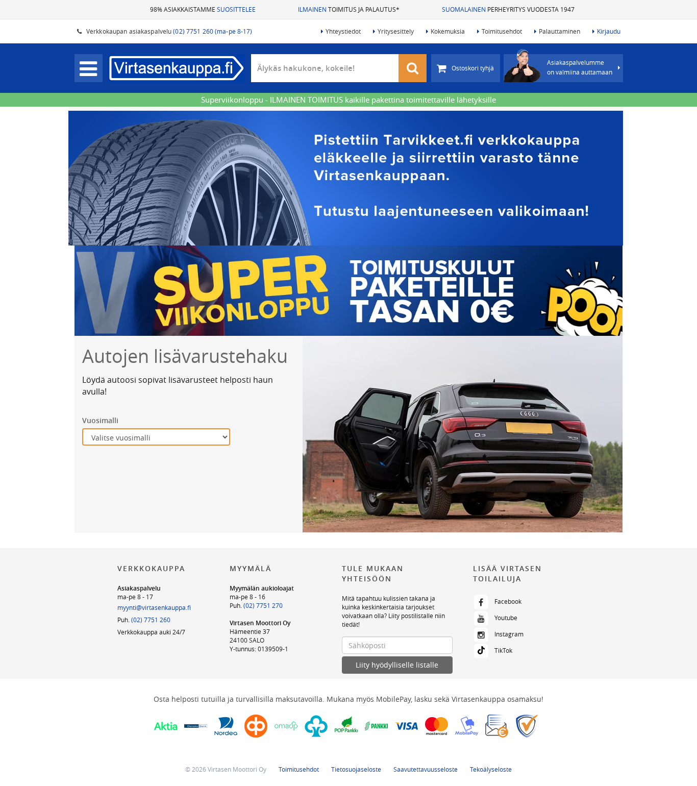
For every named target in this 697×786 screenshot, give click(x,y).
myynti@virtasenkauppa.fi (154, 607)
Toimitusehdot (502, 31)
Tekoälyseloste (491, 769)
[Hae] (413, 68)
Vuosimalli (100, 420)
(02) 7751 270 (263, 605)
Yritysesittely (396, 31)
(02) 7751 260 (150, 620)
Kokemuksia (448, 31)
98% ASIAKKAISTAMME (203, 9)
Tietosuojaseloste (356, 769)
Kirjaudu (608, 31)
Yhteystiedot (343, 31)
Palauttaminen (559, 31)
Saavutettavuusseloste (425, 769)
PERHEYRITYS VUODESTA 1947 (508, 9)
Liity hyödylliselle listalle (397, 665)
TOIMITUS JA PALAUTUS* (349, 9)
